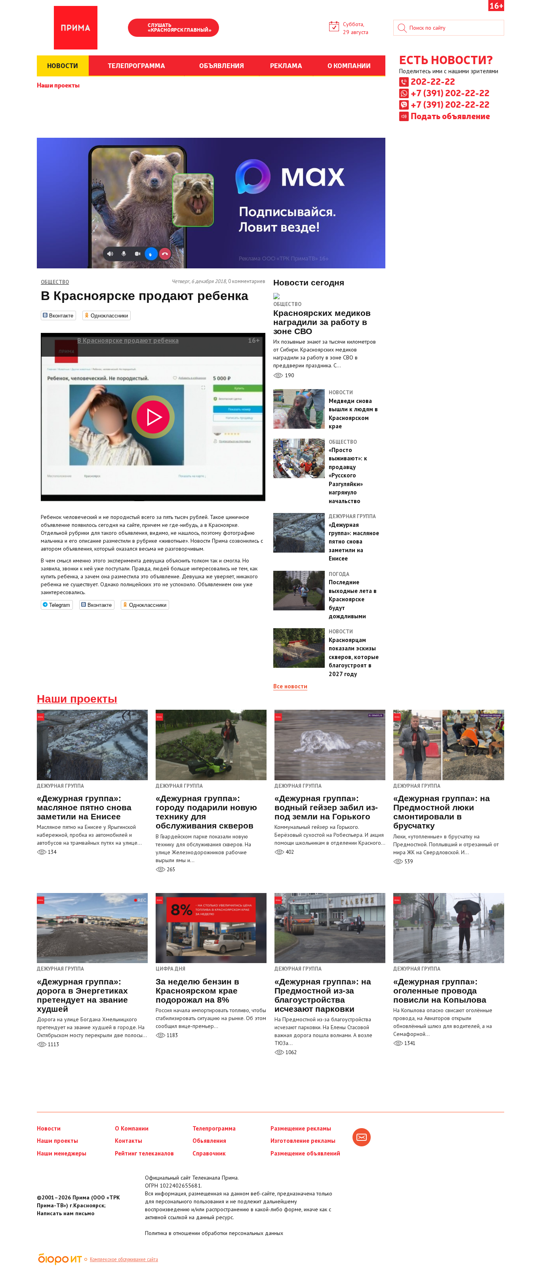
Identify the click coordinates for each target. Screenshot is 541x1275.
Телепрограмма (214, 1128)
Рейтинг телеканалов (144, 1153)
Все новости (290, 686)
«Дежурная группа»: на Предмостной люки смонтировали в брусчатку (441, 812)
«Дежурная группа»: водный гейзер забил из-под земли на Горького (326, 807)
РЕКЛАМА (286, 65)
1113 (53, 1044)
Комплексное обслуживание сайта (124, 1259)
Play (138, 28)
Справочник (209, 1153)
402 (289, 852)
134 (51, 852)
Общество (287, 304)
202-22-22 (433, 81)
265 (170, 869)
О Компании (132, 1128)
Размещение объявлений (305, 1153)
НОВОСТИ (62, 65)
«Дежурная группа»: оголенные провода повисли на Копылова (439, 990)
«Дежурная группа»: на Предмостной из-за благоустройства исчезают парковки (322, 995)
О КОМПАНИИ (349, 65)
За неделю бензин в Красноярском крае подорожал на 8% (197, 990)
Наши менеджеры (61, 1153)
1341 (409, 1043)
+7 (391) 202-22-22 (450, 92)
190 (288, 375)
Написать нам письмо (65, 1213)
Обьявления (209, 1140)
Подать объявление (450, 115)
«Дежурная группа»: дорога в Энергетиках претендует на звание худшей (82, 995)
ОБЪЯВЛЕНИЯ (221, 65)
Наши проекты (58, 84)
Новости (49, 1128)
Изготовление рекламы (302, 1140)
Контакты (128, 1140)
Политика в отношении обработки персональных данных (214, 1233)
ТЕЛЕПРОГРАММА (136, 65)
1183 (172, 1035)
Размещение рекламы (300, 1128)
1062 (290, 1052)
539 (408, 861)
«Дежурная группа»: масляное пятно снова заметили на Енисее (84, 807)
